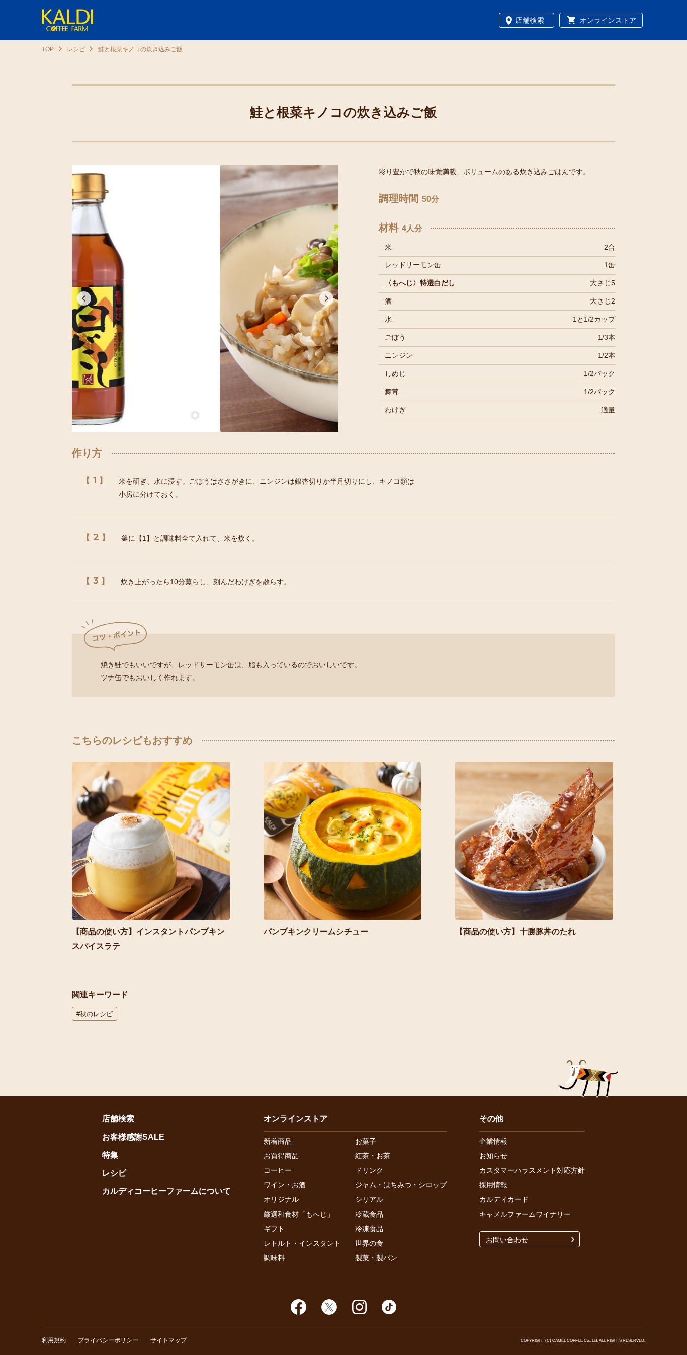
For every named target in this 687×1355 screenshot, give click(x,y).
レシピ (76, 49)
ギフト (274, 1229)
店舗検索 (530, 20)
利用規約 (54, 1340)
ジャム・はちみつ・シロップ (401, 1185)
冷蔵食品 (369, 1214)
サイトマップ (168, 1340)
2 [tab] (215, 415)
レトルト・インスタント (302, 1243)
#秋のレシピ (94, 1014)
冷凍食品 (369, 1229)
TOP (48, 49)
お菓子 (365, 1141)
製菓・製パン (376, 1258)
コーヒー (278, 1170)
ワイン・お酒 (285, 1185)
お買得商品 (281, 1156)
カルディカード (504, 1199)
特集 (110, 1155)
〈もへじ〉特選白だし (420, 283)
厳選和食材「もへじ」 (299, 1214)
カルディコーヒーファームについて (166, 1191)
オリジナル (281, 1199)
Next (326, 298)
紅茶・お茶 (372, 1156)
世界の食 (369, 1243)
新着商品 (278, 1141)
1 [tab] (195, 415)
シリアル (369, 1199)
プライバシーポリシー (108, 1340)
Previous (84, 298)
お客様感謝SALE (133, 1137)
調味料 (274, 1258)
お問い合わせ (507, 1240)
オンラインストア (608, 20)
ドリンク (369, 1170)
